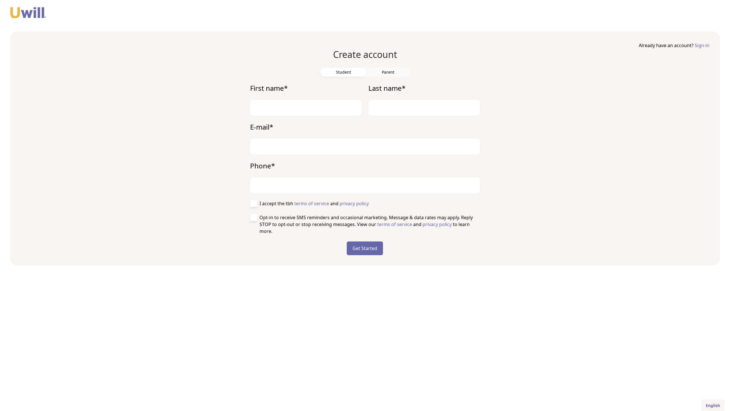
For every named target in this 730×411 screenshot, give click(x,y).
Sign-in (702, 45)
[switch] (343, 71)
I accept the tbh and (314, 203)
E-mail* (261, 127)
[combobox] (712, 405)
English (713, 405)
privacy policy (354, 203)
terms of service (311, 203)
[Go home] (365, 15)
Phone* (262, 165)
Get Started (364, 248)
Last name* (386, 88)
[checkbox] (253, 203)
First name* (269, 88)
